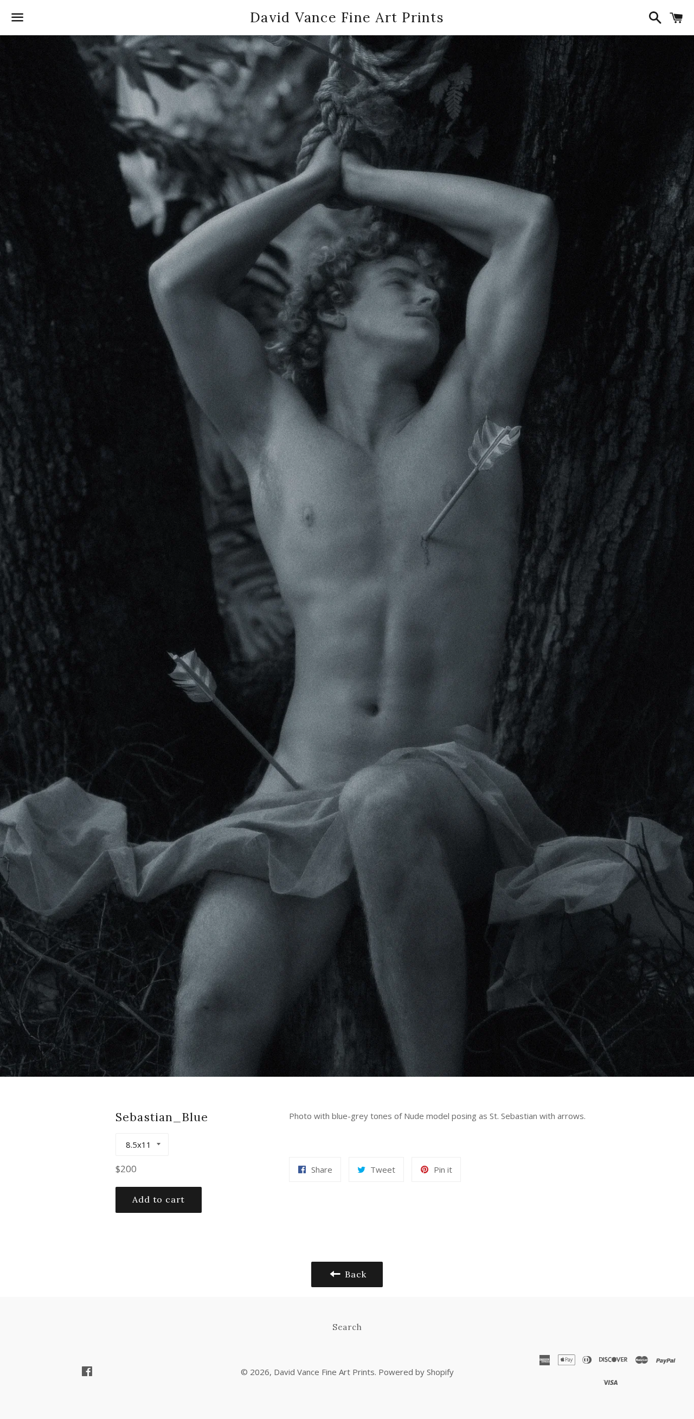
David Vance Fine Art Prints (347, 17)
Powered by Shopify (416, 1371)
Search (347, 1327)
